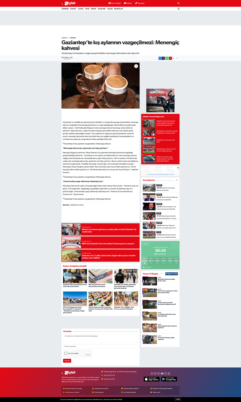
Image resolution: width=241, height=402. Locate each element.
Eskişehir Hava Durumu (101, 388)
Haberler (64, 38)
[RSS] (168, 373)
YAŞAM (110, 9)
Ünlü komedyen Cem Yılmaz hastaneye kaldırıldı (166, 208)
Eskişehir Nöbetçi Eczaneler (73, 388)
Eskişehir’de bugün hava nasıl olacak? (165, 189)
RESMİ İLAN (118, 9)
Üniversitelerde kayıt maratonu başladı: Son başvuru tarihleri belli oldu (100, 309)
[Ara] (179, 3)
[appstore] (151, 379)
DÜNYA (93, 9)
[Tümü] (177, 180)
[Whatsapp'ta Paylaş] (166, 58)
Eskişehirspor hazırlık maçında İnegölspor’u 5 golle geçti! (166, 217)
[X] (155, 373)
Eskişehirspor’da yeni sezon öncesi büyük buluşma (166, 236)
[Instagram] (158, 373)
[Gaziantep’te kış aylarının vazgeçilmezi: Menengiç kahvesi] (100, 86)
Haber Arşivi (156, 392)
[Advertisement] (120, 18)
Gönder (67, 361)
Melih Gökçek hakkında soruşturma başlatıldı (167, 198)
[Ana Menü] (179, 9)
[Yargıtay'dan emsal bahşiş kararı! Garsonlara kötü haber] (75, 276)
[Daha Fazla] (170, 58)
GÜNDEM (65, 9)
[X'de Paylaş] (163, 58)
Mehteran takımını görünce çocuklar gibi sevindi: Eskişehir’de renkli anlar (166, 227)
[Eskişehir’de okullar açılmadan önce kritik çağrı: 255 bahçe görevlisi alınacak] (126, 276)
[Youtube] (162, 373)
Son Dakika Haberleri (129, 392)
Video (129, 3)
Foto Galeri (116, 3)
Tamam (178, 399)
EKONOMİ (102, 9)
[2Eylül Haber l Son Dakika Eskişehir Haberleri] (68, 3)
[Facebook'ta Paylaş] (160, 58)
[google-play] (169, 379)
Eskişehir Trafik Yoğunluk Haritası (162, 388)
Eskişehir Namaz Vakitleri (131, 388)
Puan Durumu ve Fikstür (72, 392)
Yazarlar (141, 3)
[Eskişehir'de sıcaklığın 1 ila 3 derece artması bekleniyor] (126, 299)
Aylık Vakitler (147, 267)
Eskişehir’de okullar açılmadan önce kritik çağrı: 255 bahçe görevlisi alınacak (125, 286)
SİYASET (73, 9)
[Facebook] (151, 373)
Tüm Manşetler (99, 392)
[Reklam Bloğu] (160, 100)
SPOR (87, 9)
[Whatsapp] (165, 373)
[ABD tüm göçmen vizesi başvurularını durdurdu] (100, 276)
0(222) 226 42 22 (109, 375)
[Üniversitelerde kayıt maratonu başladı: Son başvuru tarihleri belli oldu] (100, 299)
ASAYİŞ (81, 9)
